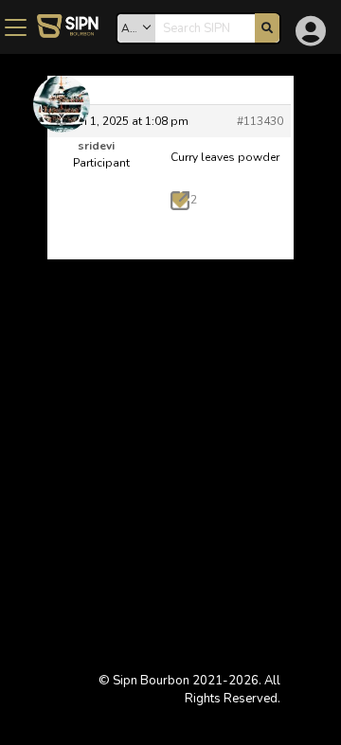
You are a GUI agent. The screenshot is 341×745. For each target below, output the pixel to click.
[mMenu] (16, 30)
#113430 (260, 121)
